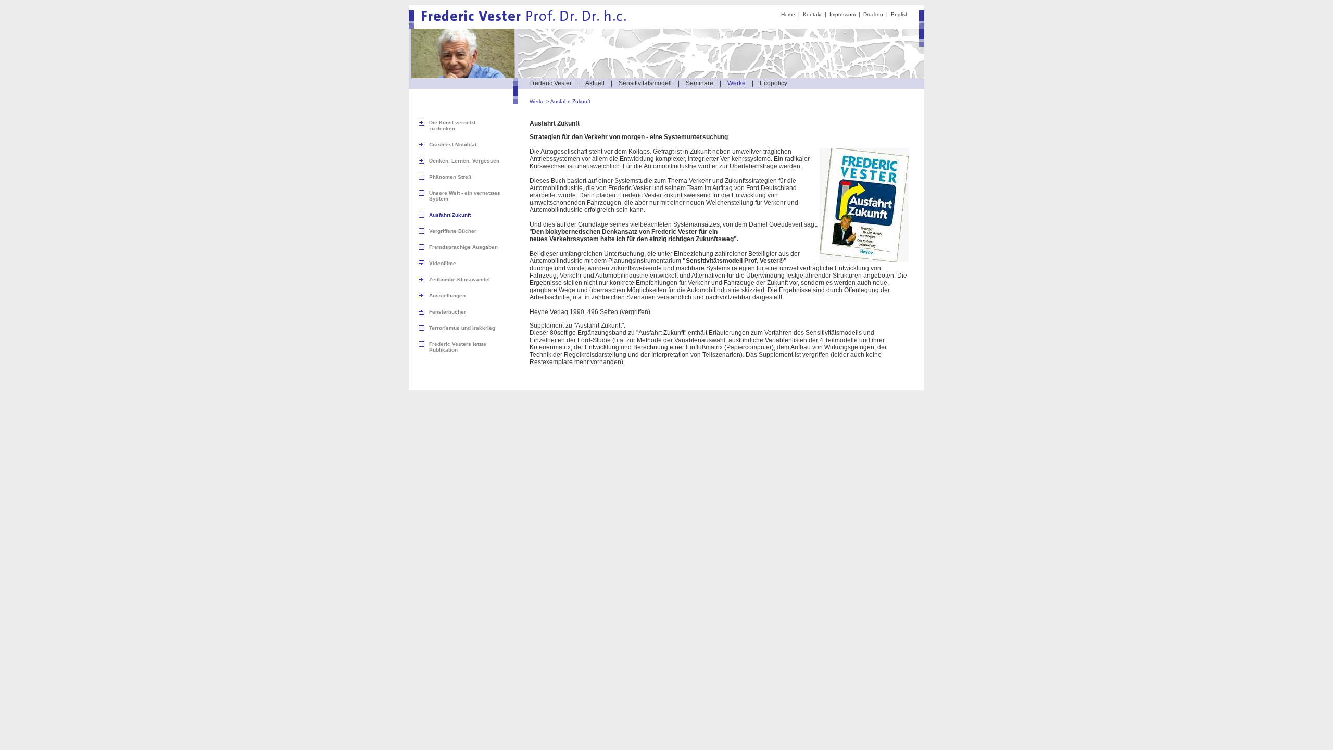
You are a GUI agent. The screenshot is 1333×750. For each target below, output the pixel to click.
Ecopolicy (773, 83)
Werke (736, 83)
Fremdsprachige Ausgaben (463, 247)
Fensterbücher (447, 312)
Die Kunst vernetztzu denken (452, 125)
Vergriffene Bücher (452, 231)
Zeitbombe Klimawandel (459, 279)
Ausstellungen (447, 295)
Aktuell (595, 83)
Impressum (842, 14)
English (900, 14)
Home (788, 14)
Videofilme (442, 263)
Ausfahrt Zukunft (570, 101)
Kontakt (812, 14)
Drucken (873, 14)
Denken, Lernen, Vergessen (464, 161)
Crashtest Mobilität (452, 144)
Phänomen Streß (450, 177)
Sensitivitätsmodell (645, 83)
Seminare (699, 83)
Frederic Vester (550, 83)
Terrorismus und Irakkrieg (462, 328)
